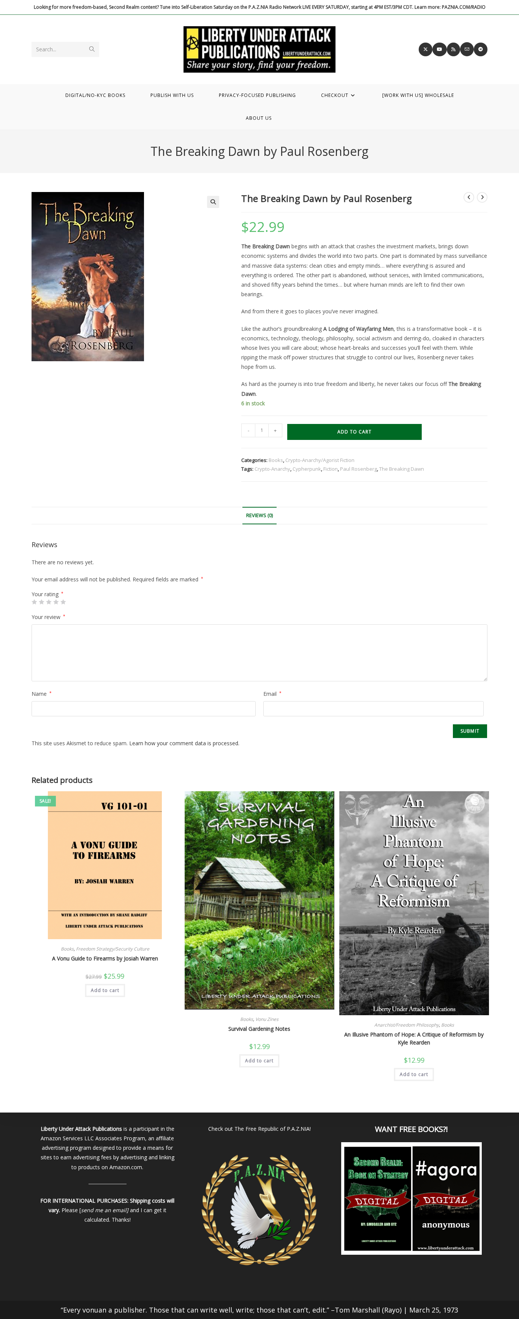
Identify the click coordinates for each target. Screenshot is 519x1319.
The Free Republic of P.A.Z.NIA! (272, 1128)
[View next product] (482, 197)
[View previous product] (469, 197)
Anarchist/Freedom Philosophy (406, 1025)
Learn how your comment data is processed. (184, 743)
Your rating (47, 594)
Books (276, 460)
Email (272, 693)
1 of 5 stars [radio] (34, 602)
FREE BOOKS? (422, 1129)
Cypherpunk (307, 468)
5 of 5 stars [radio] (63, 602)
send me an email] (104, 1210)
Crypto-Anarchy (272, 468)
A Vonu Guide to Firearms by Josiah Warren (105, 958)
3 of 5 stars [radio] (48, 602)
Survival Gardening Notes (259, 1028)
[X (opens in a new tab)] (425, 49)
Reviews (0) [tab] (259, 515)
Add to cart (354, 432)
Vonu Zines (266, 1019)
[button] (213, 202)
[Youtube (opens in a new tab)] (439, 49)
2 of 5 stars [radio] (41, 602)
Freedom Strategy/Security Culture (112, 949)
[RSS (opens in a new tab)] (453, 49)
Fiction (330, 468)
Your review (48, 617)
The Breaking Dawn (401, 468)
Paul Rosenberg (358, 468)
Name (42, 693)
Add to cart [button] (105, 990)
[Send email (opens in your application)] (467, 49)
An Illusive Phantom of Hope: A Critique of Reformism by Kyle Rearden (414, 1038)
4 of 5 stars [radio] (56, 602)
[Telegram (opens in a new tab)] (480, 49)
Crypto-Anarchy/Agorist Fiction (319, 460)
